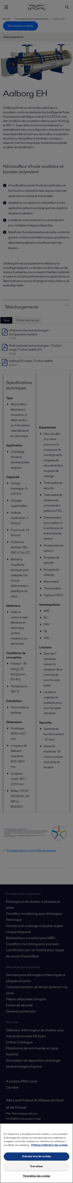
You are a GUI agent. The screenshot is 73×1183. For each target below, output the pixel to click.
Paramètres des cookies (36, 1176)
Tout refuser (36, 1166)
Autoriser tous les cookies (36, 1156)
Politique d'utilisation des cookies (49, 1145)
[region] (36, 1153)
